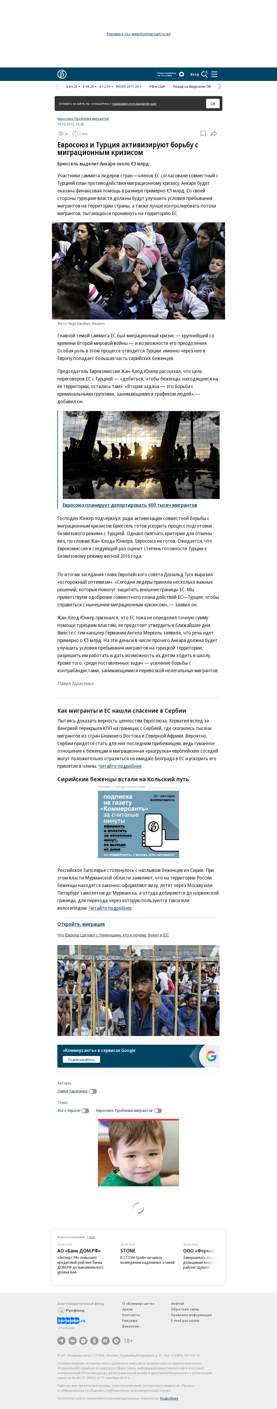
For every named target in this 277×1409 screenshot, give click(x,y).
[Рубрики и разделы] (214, 74)
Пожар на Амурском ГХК (192, 86)
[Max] (116, 1341)
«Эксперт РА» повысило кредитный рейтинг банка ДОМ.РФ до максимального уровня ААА (80, 1265)
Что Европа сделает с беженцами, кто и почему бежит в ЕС (113, 935)
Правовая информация (191, 1314)
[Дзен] (83, 1341)
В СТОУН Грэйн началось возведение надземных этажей (147, 1260)
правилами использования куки (134, 103)
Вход (194, 74)
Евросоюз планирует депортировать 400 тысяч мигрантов (130, 505)
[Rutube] (105, 1341)
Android (177, 1303)
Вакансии (130, 1326)
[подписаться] (94, 1091)
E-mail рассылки (185, 1320)
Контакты (131, 1314)
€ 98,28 (88, 86)
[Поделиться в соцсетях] (213, 133)
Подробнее (169, 1398)
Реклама (129, 1320)
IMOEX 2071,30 (127, 86)
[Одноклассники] (94, 1341)
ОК (213, 103)
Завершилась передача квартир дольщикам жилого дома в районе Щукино (210, 1262)
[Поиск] (205, 74)
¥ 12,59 (104, 86)
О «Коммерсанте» (138, 1303)
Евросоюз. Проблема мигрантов (83, 118)
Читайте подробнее (119, 766)
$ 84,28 (71, 86)
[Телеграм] (61, 1341)
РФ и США (157, 86)
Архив (127, 1309)
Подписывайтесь (81, 1059)
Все (92, 1237)
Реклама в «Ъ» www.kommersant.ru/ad (138, 33)
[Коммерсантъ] (62, 74)
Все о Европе (68, 1110)
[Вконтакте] (72, 1341)
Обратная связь (185, 1309)
